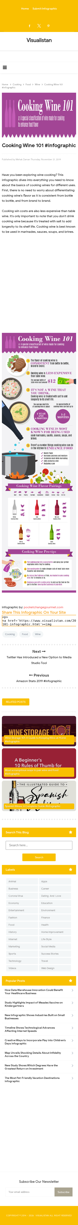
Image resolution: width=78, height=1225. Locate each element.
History (13, 932)
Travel (44, 961)
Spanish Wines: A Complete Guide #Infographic (33, 806)
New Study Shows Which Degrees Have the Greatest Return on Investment (31, 1067)
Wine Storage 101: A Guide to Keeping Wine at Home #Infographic (35, 739)
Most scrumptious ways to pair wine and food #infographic (31, 772)
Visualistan (42, 1215)
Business (13, 888)
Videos (12, 968)
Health (44, 924)
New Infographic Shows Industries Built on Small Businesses (35, 1017)
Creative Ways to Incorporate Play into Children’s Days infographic (35, 1042)
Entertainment (16, 910)
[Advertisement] (39, 288)
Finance (45, 917)
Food (25, 634)
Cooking (10, 634)
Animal (12, 881)
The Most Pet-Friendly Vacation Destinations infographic (32, 1079)
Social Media (48, 946)
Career (45, 888)
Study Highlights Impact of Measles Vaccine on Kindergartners (34, 1004)
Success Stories (49, 953)
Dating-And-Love (51, 895)
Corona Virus (16, 895)
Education (46, 903)
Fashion (13, 917)
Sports (12, 953)
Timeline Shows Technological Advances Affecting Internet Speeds (30, 1029)
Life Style (46, 939)
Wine (38, 634)
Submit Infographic (45, 8)
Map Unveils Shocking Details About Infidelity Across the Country (33, 1054)
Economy (14, 903)
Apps (44, 881)
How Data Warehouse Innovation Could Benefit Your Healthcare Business (34, 991)
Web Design (47, 968)
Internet (13, 939)
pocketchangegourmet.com (43, 607)
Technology (15, 961)
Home (25, 8)
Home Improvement (52, 932)
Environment (48, 910)
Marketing (14, 946)
